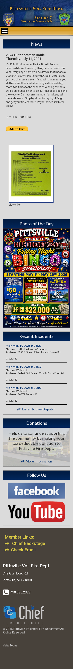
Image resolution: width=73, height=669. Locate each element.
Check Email (23, 549)
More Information (39, 461)
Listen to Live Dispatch (39, 409)
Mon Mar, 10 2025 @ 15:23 (23, 345)
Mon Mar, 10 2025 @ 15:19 (23, 366)
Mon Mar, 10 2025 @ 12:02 (23, 387)
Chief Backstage (28, 543)
